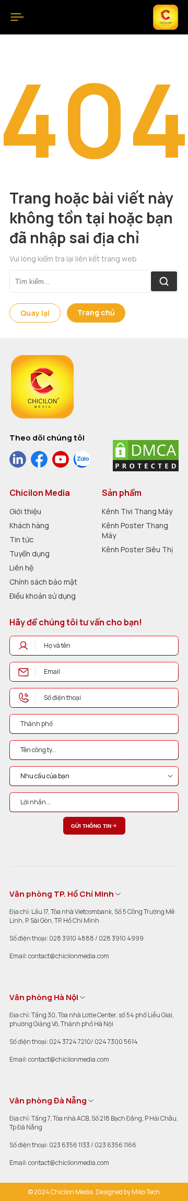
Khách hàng (29, 525)
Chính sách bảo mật (43, 582)
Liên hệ (21, 568)
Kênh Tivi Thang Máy (137, 511)
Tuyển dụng (29, 553)
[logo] (42, 387)
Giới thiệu (25, 511)
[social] (17, 459)
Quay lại (35, 313)
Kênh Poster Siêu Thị (137, 549)
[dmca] (146, 455)
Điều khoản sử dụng (42, 596)
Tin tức (21, 539)
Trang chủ (96, 312)
